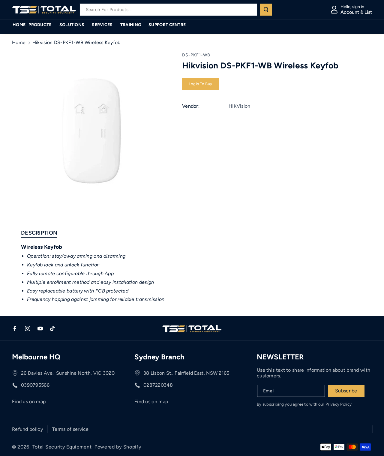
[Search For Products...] (266, 10)
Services (102, 24)
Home (19, 42)
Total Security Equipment (62, 447)
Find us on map (29, 401)
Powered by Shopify (117, 447)
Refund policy (27, 429)
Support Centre (167, 24)
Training (130, 24)
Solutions (72, 24)
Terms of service (70, 429)
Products (40, 24)
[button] (42, 25)
